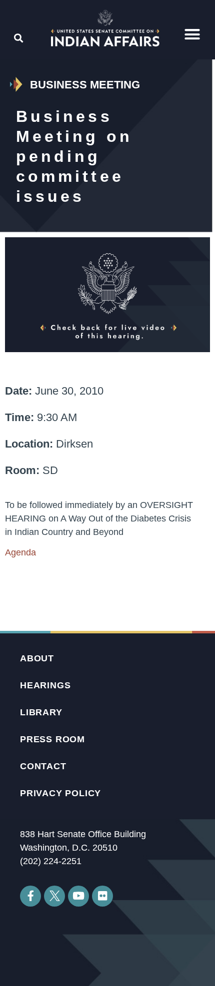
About (37, 658)
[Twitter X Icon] (54, 896)
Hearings (45, 685)
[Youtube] (78, 896)
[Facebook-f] (30, 896)
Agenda (20, 552)
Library (41, 712)
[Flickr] (102, 896)
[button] (192, 33)
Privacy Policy (60, 793)
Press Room (52, 739)
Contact (43, 766)
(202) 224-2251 (51, 861)
